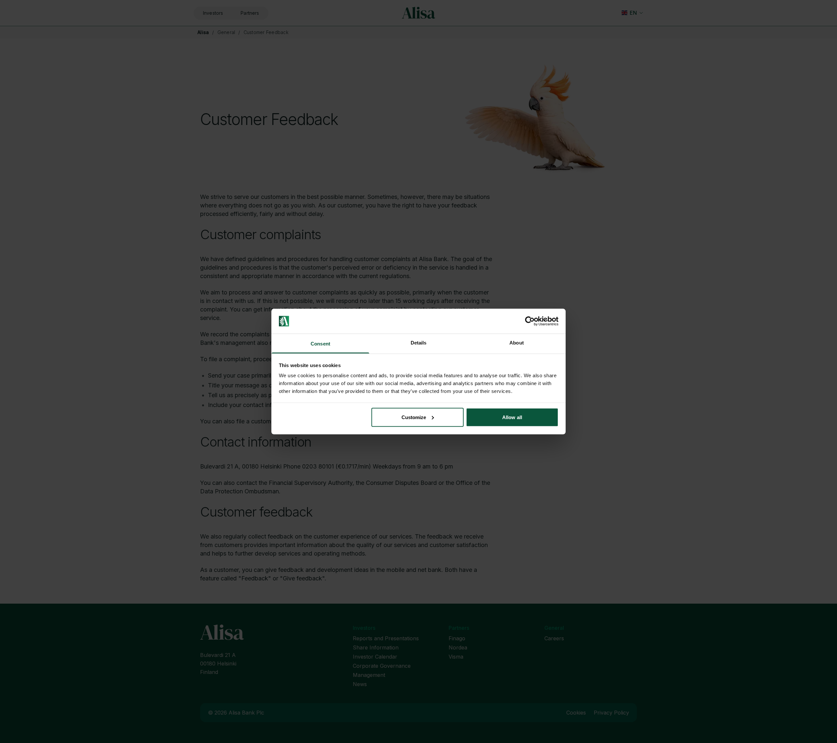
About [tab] (516, 342)
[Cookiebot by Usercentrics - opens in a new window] (529, 321)
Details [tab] (419, 342)
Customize (413, 417)
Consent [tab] (320, 343)
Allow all (512, 417)
